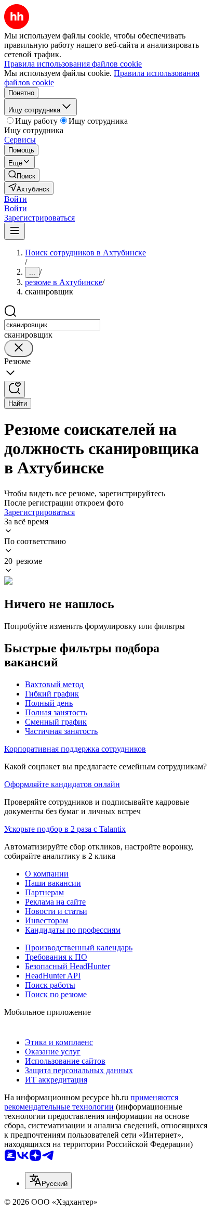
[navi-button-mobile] (14, 231)
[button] (15, 199)
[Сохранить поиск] (14, 389)
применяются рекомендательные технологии (91, 1102)
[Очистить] (18, 348)
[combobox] (52, 324)
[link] (21, 175)
